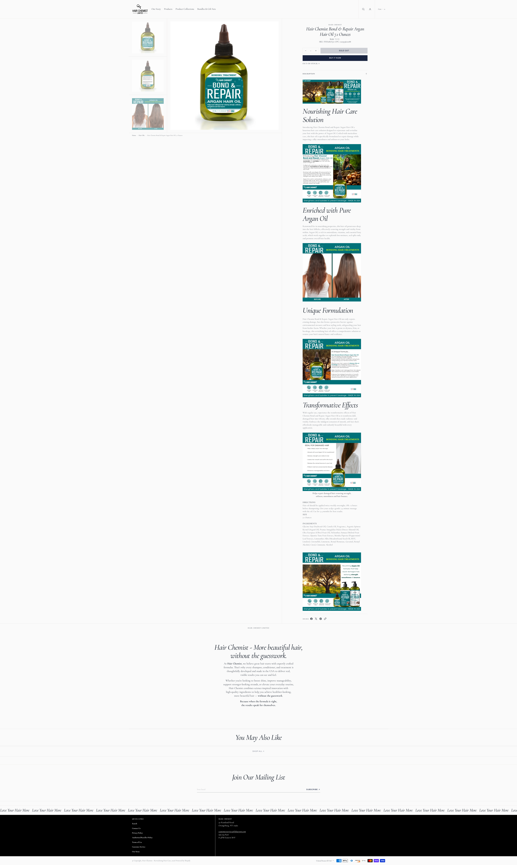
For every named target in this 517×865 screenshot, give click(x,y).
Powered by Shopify (183, 860)
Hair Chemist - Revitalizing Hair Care (156, 860)
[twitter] (316, 619)
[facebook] (311, 619)
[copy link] (325, 619)
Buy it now (335, 58)
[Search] (363, 9)
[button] (370, 9)
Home (134, 135)
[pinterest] (320, 619)
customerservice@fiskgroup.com (232, 831)
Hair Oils (141, 135)
